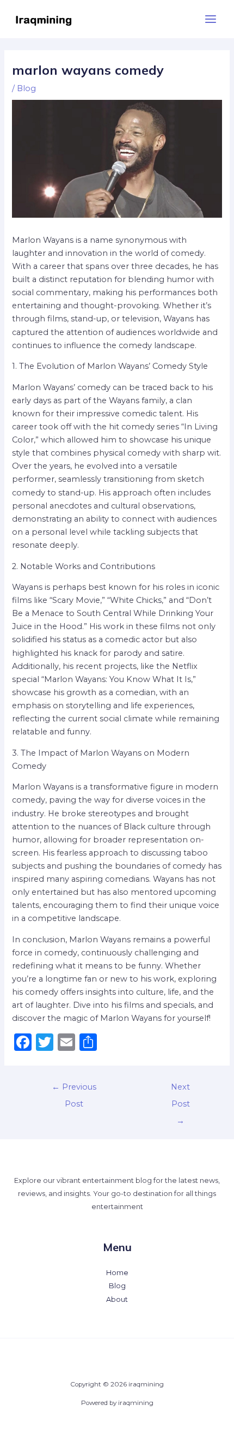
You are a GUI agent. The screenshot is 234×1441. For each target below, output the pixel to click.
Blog (26, 88)
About (117, 1299)
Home (117, 1273)
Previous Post (74, 1089)
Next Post (180, 1089)
